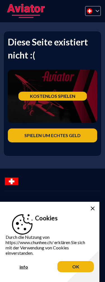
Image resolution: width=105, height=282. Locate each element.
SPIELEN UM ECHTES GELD (52, 135)
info (24, 266)
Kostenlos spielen (52, 96)
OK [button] (75, 266)
